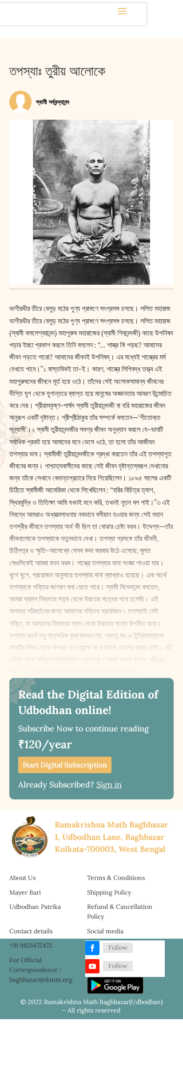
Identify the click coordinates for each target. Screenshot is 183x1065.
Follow (117, 948)
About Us (22, 878)
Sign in (109, 784)
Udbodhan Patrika (35, 907)
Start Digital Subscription (65, 764)
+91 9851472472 (30, 945)
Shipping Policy (109, 892)
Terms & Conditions (116, 878)
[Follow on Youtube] (92, 966)
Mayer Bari (25, 892)
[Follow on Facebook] (92, 948)
